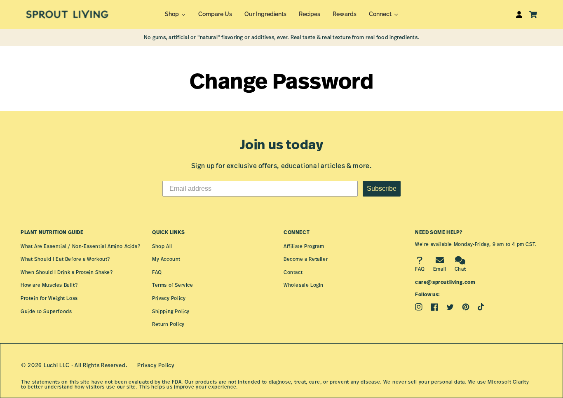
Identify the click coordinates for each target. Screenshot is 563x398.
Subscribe (381, 188)
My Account (166, 258)
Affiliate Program (304, 246)
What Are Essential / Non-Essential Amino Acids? (80, 246)
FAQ (157, 272)
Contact (293, 272)
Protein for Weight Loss (49, 298)
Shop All (162, 246)
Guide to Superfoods (46, 311)
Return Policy (168, 324)
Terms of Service (172, 284)
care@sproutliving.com (445, 282)
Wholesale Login (304, 284)
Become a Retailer (306, 258)
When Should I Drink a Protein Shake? (67, 272)
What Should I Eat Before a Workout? (65, 258)
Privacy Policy (168, 298)
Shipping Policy (171, 311)
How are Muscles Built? (49, 284)
